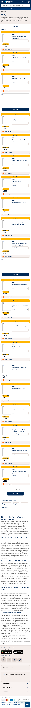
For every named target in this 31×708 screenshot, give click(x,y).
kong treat (5, 507)
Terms (11, 704)
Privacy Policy (4, 704)
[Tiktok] (19, 660)
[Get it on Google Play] (6, 652)
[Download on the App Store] (18, 652)
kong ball (15, 504)
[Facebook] (3, 660)
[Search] (28, 5)
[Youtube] (14, 660)
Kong (4, 11)
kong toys (24, 504)
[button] (15, 667)
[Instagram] (9, 660)
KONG (7, 583)
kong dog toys (6, 504)
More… (3, 511)
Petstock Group (17, 704)
